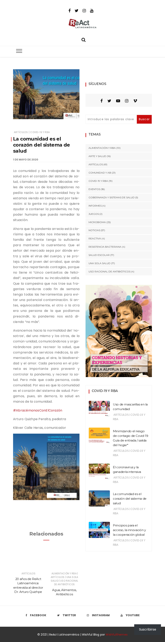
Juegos (94, 213)
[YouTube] (118, 100)
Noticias (94, 230)
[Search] (83, 39)
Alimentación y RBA (64, 573)
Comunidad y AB (100, 172)
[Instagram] (84, 10)
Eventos (94, 189)
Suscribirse (147, 629)
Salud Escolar (99, 254)
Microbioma (97, 222)
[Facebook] (69, 10)
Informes (95, 205)
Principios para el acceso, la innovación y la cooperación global (129, 530)
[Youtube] (91, 10)
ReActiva (95, 238)
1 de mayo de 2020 (25, 159)
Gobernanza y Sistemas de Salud (112, 197)
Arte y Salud (97, 156)
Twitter (69, 615)
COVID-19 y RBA (40, 132)
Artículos (21, 132)
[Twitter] (76, 10)
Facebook (38, 615)
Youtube (133, 615)
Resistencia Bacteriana (105, 246)
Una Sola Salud (99, 263)
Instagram (101, 615)
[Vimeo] (135, 100)
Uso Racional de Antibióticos (66, 582)
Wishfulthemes (117, 635)
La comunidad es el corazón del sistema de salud (129, 498)
